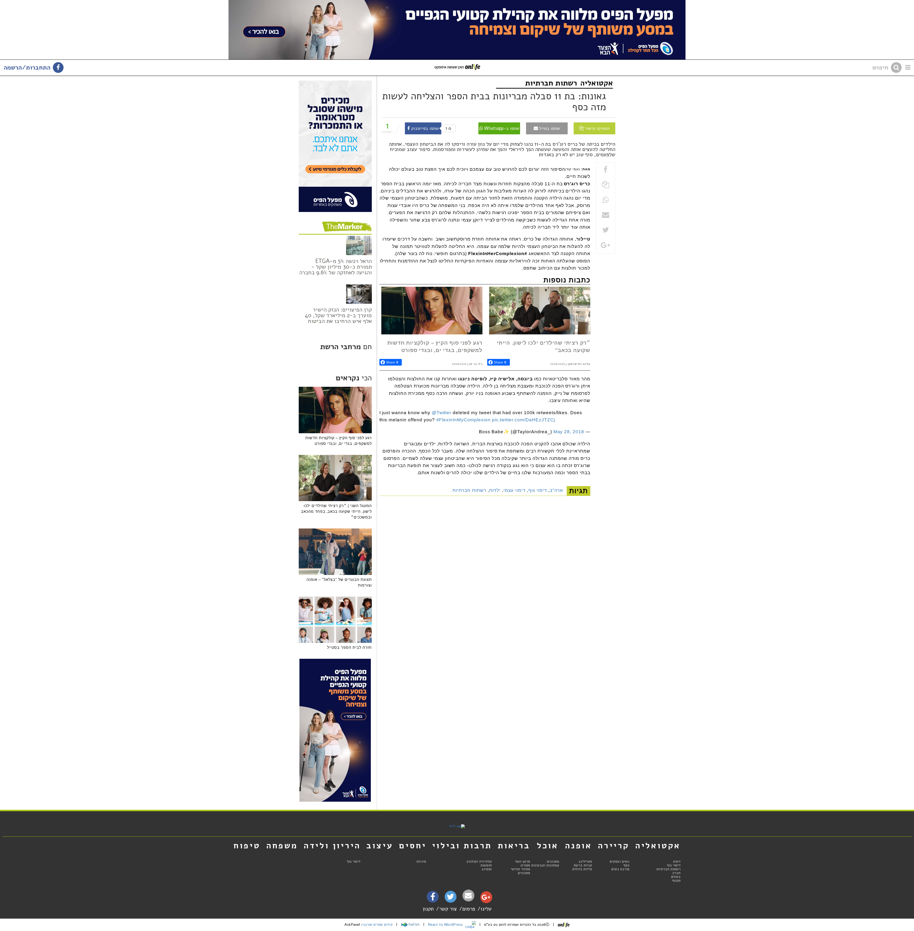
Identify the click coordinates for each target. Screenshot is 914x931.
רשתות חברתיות (551, 83)
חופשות (486, 865)
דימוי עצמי (514, 490)
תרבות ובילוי (462, 845)
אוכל (547, 845)
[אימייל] (468, 895)
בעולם (676, 876)
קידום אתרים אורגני (377, 924)
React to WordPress (446, 924)
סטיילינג (585, 861)
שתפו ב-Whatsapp (501, 128)
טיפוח (246, 845)
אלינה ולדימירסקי (578, 364)
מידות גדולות (582, 869)
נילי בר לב (475, 364)
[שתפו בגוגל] (605, 245)
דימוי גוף (537, 490)
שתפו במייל (549, 128)
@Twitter (442, 412)
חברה (676, 873)
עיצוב (379, 845)
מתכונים (553, 861)
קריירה (613, 845)
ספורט (525, 865)
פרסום (468, 908)
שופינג (487, 869)
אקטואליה (596, 83)
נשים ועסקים (619, 861)
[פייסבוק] (432, 898)
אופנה (578, 845)
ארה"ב (556, 490)
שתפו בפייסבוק (424, 128)
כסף (626, 865)
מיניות (421, 861)
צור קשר (448, 908)
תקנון (428, 908)
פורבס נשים (620, 869)
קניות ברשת (583, 865)
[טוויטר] (450, 898)
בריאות (514, 845)
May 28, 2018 (568, 431)
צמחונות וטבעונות (545, 865)
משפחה (282, 845)
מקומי (676, 880)
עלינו (486, 908)
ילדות (495, 490)
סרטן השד (522, 861)
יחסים (412, 845)
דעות (677, 861)
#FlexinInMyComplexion (463, 419)
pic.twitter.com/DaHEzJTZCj (523, 419)
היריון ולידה (332, 845)
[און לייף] (457, 826)
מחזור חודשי (520, 869)
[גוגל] (486, 898)
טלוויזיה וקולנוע (479, 861)
